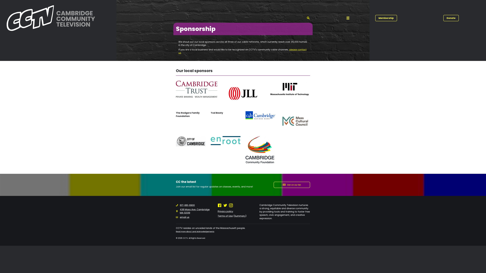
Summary (239, 216)
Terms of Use (225, 216)
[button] (308, 18)
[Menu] (348, 18)
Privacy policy (225, 211)
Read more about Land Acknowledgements (195, 231)
